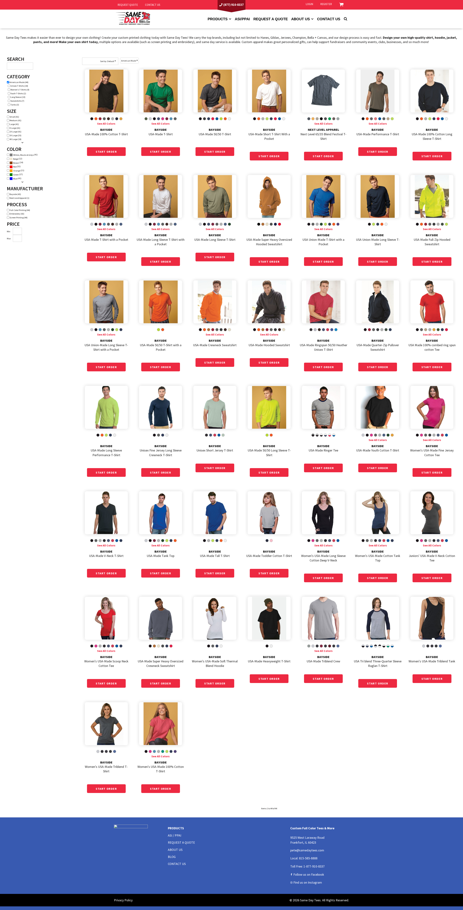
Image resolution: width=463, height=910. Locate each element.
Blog (172, 857)
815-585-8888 (308, 858)
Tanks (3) (14, 104)
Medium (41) (15, 120)
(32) (17, 166)
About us (300, 19)
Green (16, 174)
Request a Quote (270, 19)
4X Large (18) (15, 139)
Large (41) (14, 124)
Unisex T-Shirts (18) (19, 85)
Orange (16, 170)
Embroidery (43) (17, 213)
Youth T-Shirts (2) (18, 93)
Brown (16, 163)
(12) (17, 158)
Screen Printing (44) (18, 217)
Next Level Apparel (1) (19, 198)
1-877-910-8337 (314, 866)
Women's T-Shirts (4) (19, 89)
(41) (25, 154)
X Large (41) (15, 128)
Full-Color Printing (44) (20, 210)
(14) (18, 162)
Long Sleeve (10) (17, 97)
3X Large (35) (15, 135)
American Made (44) (19, 82)
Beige (15, 159)
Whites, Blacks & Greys (23, 155)
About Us (175, 850)
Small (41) (14, 116)
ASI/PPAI (242, 19)
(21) (18, 170)
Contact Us (328, 19)
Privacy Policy (123, 900)
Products (218, 19)
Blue (15, 178)
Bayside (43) (15, 194)
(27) (18, 174)
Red (15, 166)
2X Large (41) (15, 131)
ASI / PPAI (174, 835)
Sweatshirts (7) (17, 100)
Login (309, 4)
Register (326, 4)
